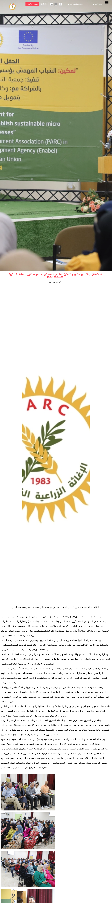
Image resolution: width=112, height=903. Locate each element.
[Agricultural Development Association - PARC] (11, 6)
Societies (44, 4)
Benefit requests (32, 4)
